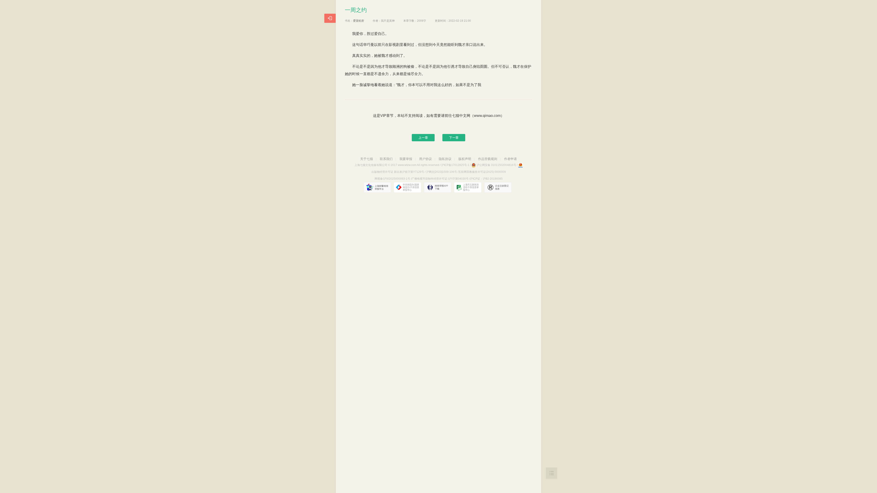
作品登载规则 (487, 159)
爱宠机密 (358, 20)
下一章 (454, 137)
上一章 (423, 137)
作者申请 (510, 159)
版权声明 (464, 159)
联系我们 (386, 159)
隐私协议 (445, 159)
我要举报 (405, 159)
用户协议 (425, 159)
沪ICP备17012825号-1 (455, 165)
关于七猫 (366, 159)
